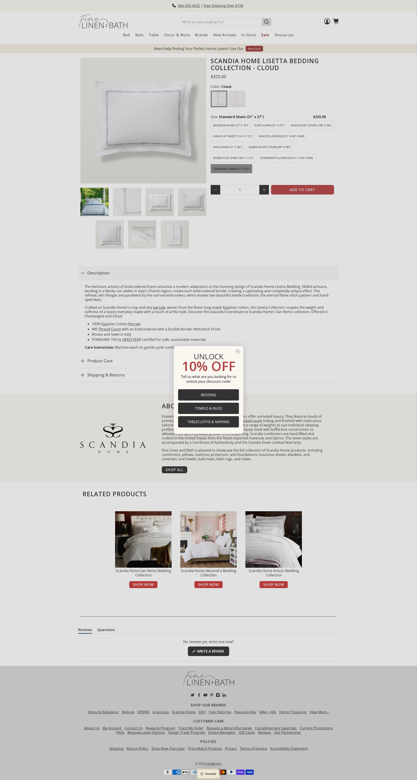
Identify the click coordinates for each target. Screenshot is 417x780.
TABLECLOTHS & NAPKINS (209, 421)
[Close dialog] (238, 351)
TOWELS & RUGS (208, 408)
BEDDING (208, 394)
